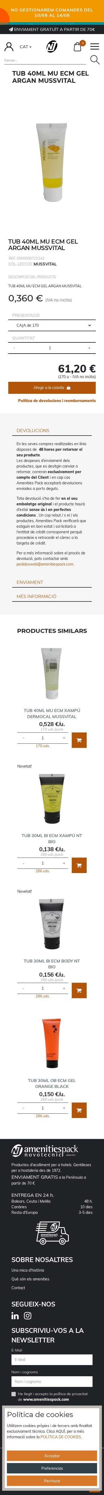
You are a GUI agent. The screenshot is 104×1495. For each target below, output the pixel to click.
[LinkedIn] (17, 1317)
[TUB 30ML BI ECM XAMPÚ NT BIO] (52, 798)
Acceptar (52, 1455)
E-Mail (16, 1350)
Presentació (26, 315)
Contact (18, 1287)
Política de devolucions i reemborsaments (57, 400)
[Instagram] (30, 1317)
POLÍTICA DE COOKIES (61, 1437)
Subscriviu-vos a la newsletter (47, 1335)
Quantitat (23, 338)
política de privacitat (71, 1393)
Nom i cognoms (24, 1372)
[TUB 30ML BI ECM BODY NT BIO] (52, 923)
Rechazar (52, 1480)
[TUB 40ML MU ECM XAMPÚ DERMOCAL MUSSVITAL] (52, 673)
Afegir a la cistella (49, 387)
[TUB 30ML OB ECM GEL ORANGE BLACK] (52, 1043)
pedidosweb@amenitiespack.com (45, 564)
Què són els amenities (30, 1279)
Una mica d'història (27, 1270)
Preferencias (52, 1468)
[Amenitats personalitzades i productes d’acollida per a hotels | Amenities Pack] (52, 46)
